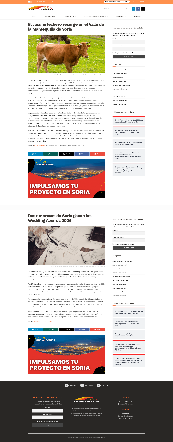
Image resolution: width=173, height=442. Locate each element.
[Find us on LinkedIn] (133, 9)
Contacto (137, 16)
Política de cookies (125, 419)
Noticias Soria (121, 16)
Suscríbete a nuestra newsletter (117, 1)
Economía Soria (118, 77)
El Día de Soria (39, 146)
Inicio (34, 16)
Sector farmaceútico (119, 97)
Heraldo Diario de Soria (43, 321)
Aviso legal (125, 413)
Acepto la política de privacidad (124, 53)
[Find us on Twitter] (143, 9)
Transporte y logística (120, 104)
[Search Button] (127, 9)
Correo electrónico (118, 46)
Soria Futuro (75, 437)
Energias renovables (119, 81)
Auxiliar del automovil (120, 73)
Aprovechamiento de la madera (123, 70)
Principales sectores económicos (95, 16)
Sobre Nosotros (49, 16)
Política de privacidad (125, 416)
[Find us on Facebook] (138, 9)
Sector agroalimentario (120, 89)
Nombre (115, 39)
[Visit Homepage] (41, 9)
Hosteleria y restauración (121, 85)
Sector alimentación (119, 93)
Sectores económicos (120, 100)
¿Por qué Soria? (69, 16)
